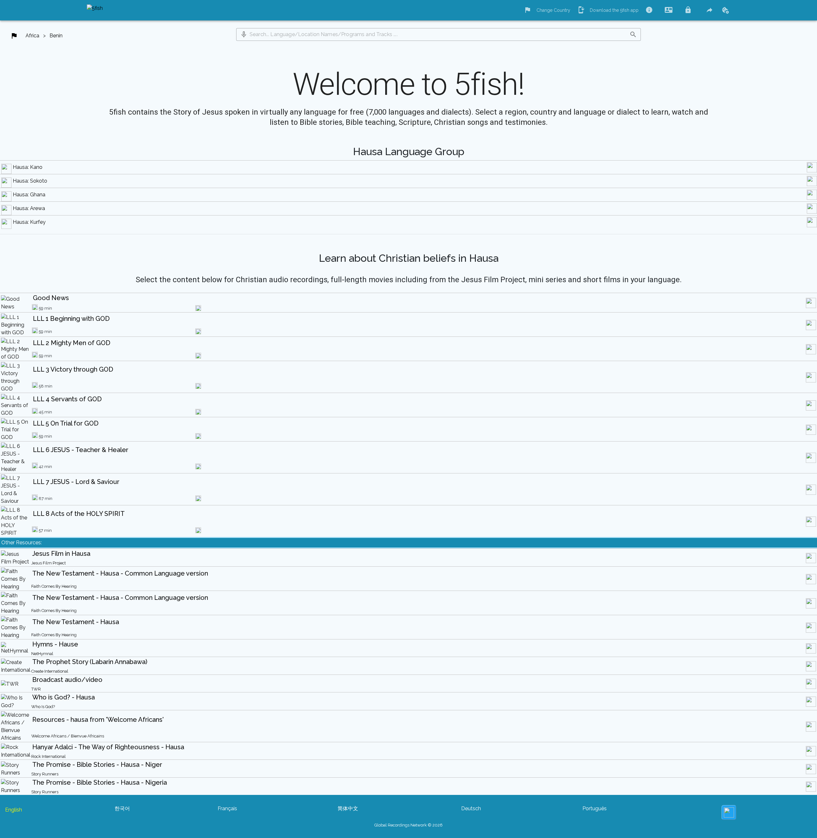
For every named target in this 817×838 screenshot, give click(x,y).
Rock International (48, 756)
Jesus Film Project (48, 563)
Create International (49, 671)
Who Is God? (43, 706)
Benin (56, 36)
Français (227, 808)
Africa (32, 36)
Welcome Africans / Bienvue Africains (67, 736)
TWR (36, 689)
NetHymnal (42, 653)
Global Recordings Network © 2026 (408, 825)
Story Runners (44, 774)
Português (594, 808)
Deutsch (471, 808)
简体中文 (348, 808)
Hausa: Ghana (29, 195)
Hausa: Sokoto (30, 181)
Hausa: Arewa (29, 208)
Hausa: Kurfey (29, 222)
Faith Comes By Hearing (54, 586)
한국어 (122, 808)
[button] (244, 34)
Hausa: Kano (27, 167)
